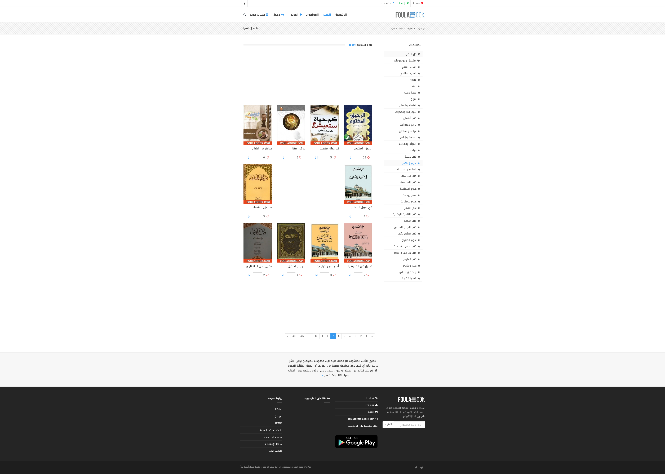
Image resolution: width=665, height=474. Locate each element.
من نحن (278, 416)
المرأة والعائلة (407, 144)
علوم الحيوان (408, 240)
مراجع (413, 150)
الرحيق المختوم (363, 149)
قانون (413, 79)
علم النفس (410, 208)
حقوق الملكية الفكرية (270, 430)
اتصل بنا (370, 398)
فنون (413, 99)
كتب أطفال (409, 118)
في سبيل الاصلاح (362, 208)
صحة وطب (410, 92)
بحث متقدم (386, 3)
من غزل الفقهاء (262, 208)
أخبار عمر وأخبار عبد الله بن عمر (325, 266)
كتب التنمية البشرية (404, 214)
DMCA (278, 423)
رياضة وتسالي (407, 272)
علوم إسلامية (408, 163)
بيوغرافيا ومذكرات (405, 111)
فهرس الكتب (275, 451)
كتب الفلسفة (408, 182)
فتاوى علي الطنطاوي (259, 266)
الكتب (327, 14)
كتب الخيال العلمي (405, 227)
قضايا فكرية (409, 278)
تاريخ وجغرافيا (408, 124)
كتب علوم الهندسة (405, 246)
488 (294, 336)
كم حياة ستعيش (329, 149)
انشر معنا (370, 405)
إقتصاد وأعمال (407, 105)
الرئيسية (341, 14)
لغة (414, 86)
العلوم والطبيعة (406, 169)
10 (316, 336)
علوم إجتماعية (408, 188)
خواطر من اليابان (262, 149)
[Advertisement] (307, 76)
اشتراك (388, 424)
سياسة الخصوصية (273, 437)
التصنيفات (410, 28)
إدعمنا (371, 412)
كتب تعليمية (409, 259)
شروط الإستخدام (273, 444)
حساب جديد (258, 14)
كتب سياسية (408, 176)
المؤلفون (312, 14)
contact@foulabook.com (361, 419)
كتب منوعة (410, 220)
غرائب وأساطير (407, 131)
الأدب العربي (408, 67)
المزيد (295, 14)
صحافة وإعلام (408, 137)
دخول (277, 14)
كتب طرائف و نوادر (405, 252)
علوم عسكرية (408, 201)
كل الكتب (410, 54)
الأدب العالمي (408, 73)
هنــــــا (320, 375)
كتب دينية (410, 156)
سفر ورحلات (409, 195)
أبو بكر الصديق (296, 266)
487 (302, 336)
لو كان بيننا (298, 149)
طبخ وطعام (409, 265)
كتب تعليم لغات (407, 233)
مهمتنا (416, 3)
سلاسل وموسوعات (405, 60)
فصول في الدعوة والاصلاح (358, 266)
